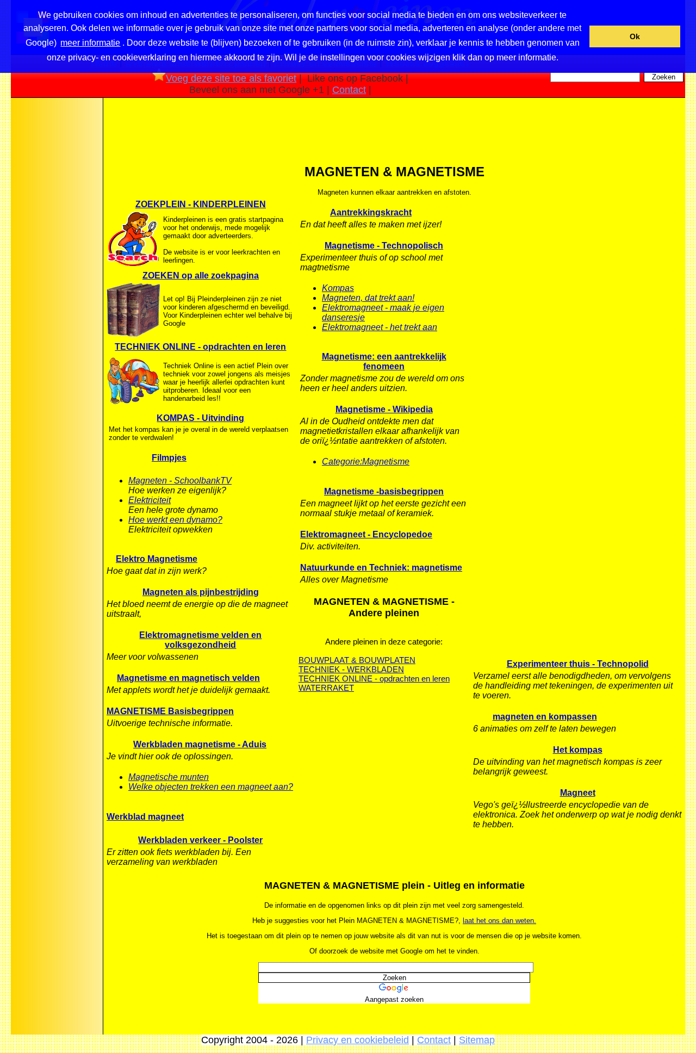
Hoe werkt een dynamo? (175, 519)
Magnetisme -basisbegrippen (384, 491)
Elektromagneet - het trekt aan (379, 327)
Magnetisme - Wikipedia (384, 409)
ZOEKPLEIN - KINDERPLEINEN (200, 204)
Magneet (577, 792)
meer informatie (90, 42)
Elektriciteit (149, 500)
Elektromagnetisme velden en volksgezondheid (200, 639)
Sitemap (477, 1040)
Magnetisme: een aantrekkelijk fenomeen (384, 361)
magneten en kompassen (545, 716)
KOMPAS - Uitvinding (200, 418)
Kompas (338, 288)
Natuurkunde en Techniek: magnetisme (381, 567)
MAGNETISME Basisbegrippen (170, 711)
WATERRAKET (326, 687)
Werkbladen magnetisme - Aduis (199, 744)
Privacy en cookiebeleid (357, 1040)
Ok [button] (635, 36)
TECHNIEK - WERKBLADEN (351, 669)
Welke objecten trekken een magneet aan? (210, 786)
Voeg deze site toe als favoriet (231, 78)
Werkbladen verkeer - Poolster (200, 840)
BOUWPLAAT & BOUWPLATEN (357, 660)
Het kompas (577, 749)
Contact (349, 89)
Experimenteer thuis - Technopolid (578, 663)
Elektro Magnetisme (156, 558)
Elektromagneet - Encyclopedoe (366, 534)
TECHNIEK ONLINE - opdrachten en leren (200, 346)
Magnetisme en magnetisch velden (188, 678)
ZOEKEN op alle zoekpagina (200, 275)
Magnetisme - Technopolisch (384, 245)
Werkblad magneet (145, 816)
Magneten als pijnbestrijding (200, 592)
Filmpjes (169, 457)
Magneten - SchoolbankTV (180, 480)
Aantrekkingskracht (371, 212)
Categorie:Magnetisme (365, 461)
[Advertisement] (56, 271)
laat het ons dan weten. (499, 920)
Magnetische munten (168, 777)
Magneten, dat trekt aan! (368, 297)
